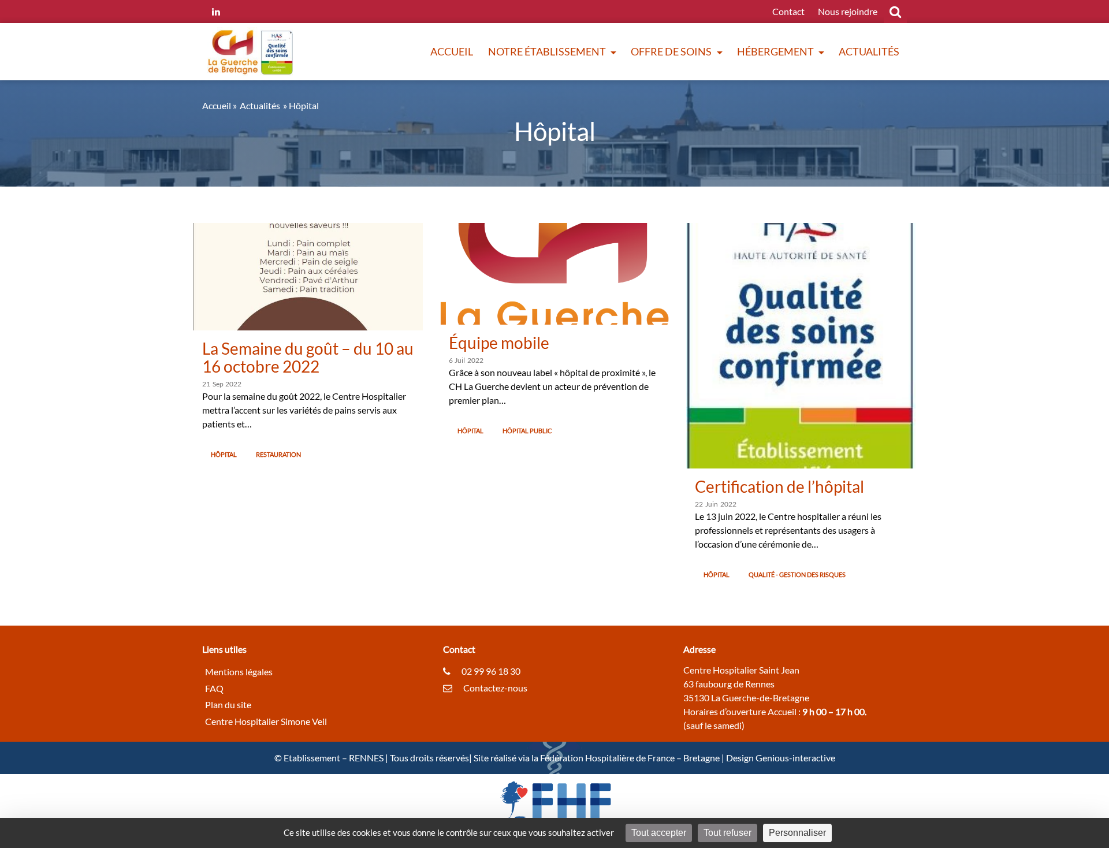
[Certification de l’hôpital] (801, 344)
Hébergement (776, 51)
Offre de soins (672, 51)
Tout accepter (658, 833)
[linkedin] (216, 12)
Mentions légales (239, 670)
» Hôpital (301, 105)
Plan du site (228, 704)
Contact (788, 11)
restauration (278, 454)
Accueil (451, 51)
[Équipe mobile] (554, 272)
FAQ (214, 687)
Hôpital (224, 454)
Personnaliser (797, 833)
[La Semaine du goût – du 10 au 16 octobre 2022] (308, 275)
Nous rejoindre (847, 11)
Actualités (869, 51)
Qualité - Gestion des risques (797, 574)
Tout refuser (727, 833)
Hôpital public (527, 430)
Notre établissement (548, 51)
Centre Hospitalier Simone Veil (266, 721)
